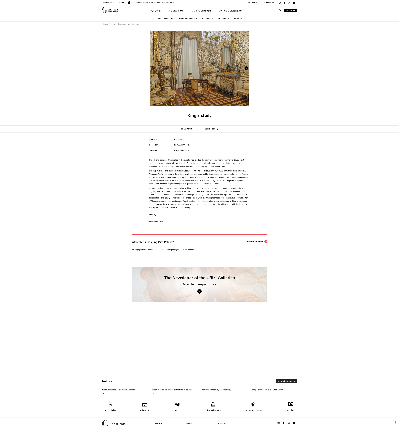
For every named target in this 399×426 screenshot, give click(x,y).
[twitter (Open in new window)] (289, 2)
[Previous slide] (153, 68)
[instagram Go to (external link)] (278, 423)
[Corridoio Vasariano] (230, 10)
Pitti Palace (179, 139)
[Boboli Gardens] (201, 10)
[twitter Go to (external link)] (288, 423)
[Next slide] (246, 68)
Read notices (252, 3)
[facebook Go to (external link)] (283, 423)
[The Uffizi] (156, 10)
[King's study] (110, 10)
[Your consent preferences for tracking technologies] (395, 422)
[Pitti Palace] (176, 10)
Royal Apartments (181, 145)
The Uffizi (157, 423)
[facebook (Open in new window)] (284, 2)
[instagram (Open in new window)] (279, 2)
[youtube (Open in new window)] (294, 2)
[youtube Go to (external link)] (294, 423)
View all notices (285, 381)
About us (222, 423)
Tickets (189, 423)
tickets (289, 10)
